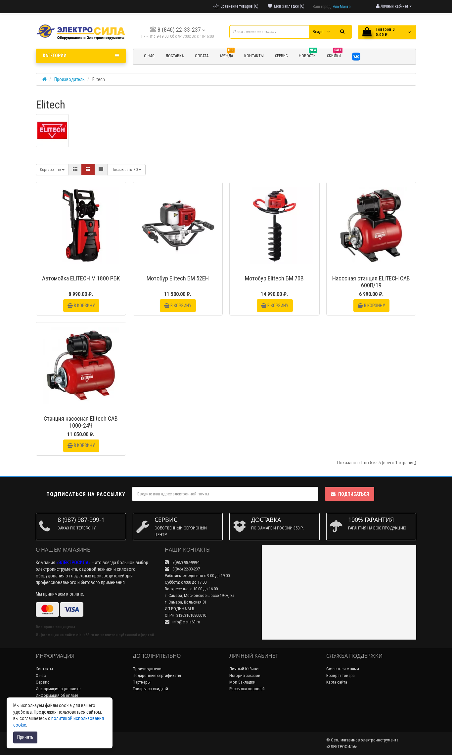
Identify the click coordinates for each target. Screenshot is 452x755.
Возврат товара (340, 675)
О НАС (149, 56)
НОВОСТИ (307, 55)
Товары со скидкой (150, 688)
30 (125, 169)
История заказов (244, 675)
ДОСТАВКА (174, 56)
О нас (41, 675)
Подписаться (353, 494)
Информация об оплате (57, 695)
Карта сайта (336, 682)
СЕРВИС (281, 56)
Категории (55, 55)
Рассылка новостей (247, 688)
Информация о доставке (58, 688)
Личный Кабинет (244, 668)
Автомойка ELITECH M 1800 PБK (81, 278)
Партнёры (142, 682)
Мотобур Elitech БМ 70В (274, 278)
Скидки (334, 55)
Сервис (42, 682)
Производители (147, 668)
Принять (25, 737)
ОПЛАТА (201, 56)
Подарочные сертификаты (157, 675)
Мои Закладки (242, 682)
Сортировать (51, 169)
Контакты (44, 668)
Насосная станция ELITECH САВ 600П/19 (371, 282)
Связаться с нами (342, 668)
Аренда (227, 55)
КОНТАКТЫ (254, 56)
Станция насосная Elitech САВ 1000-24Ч (81, 422)
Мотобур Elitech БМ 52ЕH (178, 278)
